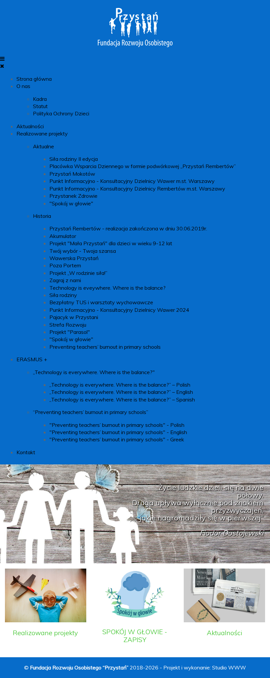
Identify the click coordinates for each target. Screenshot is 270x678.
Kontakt (25, 452)
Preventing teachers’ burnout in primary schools (105, 346)
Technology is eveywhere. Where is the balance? (107, 287)
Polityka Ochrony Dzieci (61, 113)
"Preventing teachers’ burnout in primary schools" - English (118, 432)
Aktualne (43, 146)
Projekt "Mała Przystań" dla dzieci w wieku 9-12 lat (110, 243)
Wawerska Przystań (73, 258)
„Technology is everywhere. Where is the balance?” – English (121, 392)
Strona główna (34, 78)
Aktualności (30, 126)
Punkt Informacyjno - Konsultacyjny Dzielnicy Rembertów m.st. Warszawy (137, 188)
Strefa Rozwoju (67, 324)
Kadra (40, 99)
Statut (40, 106)
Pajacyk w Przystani (73, 317)
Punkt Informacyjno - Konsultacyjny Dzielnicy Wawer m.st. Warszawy (132, 181)
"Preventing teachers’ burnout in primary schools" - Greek (116, 439)
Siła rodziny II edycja (73, 159)
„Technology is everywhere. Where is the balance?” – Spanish (122, 399)
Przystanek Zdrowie (73, 195)
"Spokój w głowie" (71, 203)
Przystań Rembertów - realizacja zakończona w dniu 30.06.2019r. (128, 228)
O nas (23, 86)
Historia (42, 216)
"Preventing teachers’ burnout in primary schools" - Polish (116, 425)
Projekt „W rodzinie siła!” (78, 273)
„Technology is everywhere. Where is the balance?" (94, 372)
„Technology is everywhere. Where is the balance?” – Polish (119, 384)
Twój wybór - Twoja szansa (82, 251)
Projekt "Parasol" (69, 332)
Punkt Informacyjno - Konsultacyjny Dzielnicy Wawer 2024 (119, 310)
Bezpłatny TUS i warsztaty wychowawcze (101, 302)
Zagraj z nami (65, 280)
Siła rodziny (63, 295)
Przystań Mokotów (72, 173)
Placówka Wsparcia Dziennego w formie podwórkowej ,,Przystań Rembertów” (142, 166)
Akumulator (62, 236)
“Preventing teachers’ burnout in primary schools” (90, 412)
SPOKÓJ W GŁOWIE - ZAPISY (134, 636)
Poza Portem (65, 265)
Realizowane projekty (42, 133)
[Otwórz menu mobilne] (2, 58)
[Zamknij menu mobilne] (2, 66)
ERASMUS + (31, 359)
